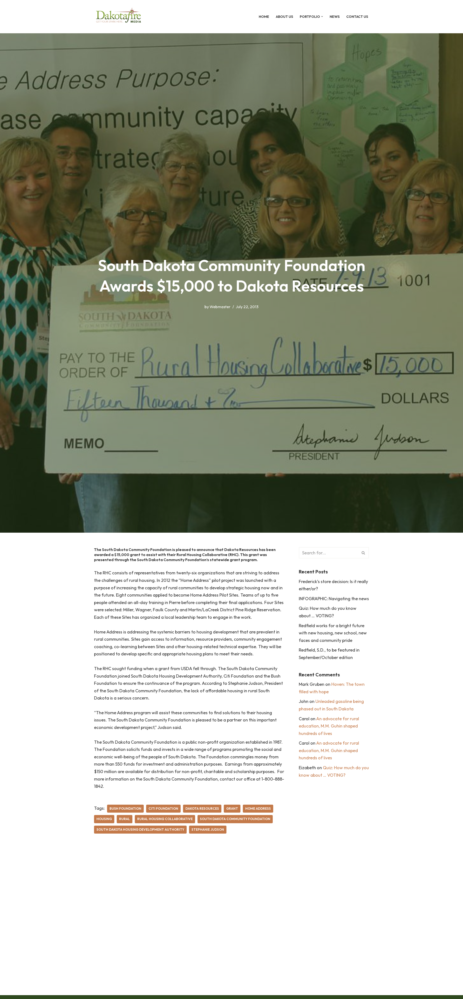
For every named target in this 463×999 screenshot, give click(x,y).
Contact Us (357, 16)
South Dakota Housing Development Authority (140, 829)
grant (232, 808)
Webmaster (220, 306)
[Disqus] (189, 910)
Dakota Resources (202, 808)
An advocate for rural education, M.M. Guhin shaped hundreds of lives (329, 726)
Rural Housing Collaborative (165, 819)
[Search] (363, 552)
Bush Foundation (125, 808)
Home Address (258, 808)
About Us (284, 16)
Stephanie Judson (207, 829)
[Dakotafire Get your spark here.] (118, 16)
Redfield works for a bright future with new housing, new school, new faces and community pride (333, 633)
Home (264, 16)
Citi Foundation (163, 808)
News (335, 16)
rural (124, 819)
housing (104, 819)
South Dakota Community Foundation (235, 819)
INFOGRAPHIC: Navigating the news (334, 598)
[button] (322, 16)
